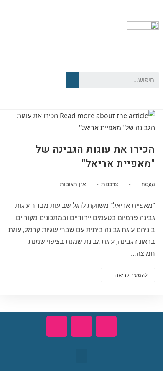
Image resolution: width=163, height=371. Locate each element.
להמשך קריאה (124, 273)
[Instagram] (30, 91)
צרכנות (109, 184)
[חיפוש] (72, 80)
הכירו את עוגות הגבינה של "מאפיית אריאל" (95, 157)
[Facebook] (43, 65)
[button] (81, 356)
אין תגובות (73, 184)
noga (148, 184)
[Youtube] (19, 65)
